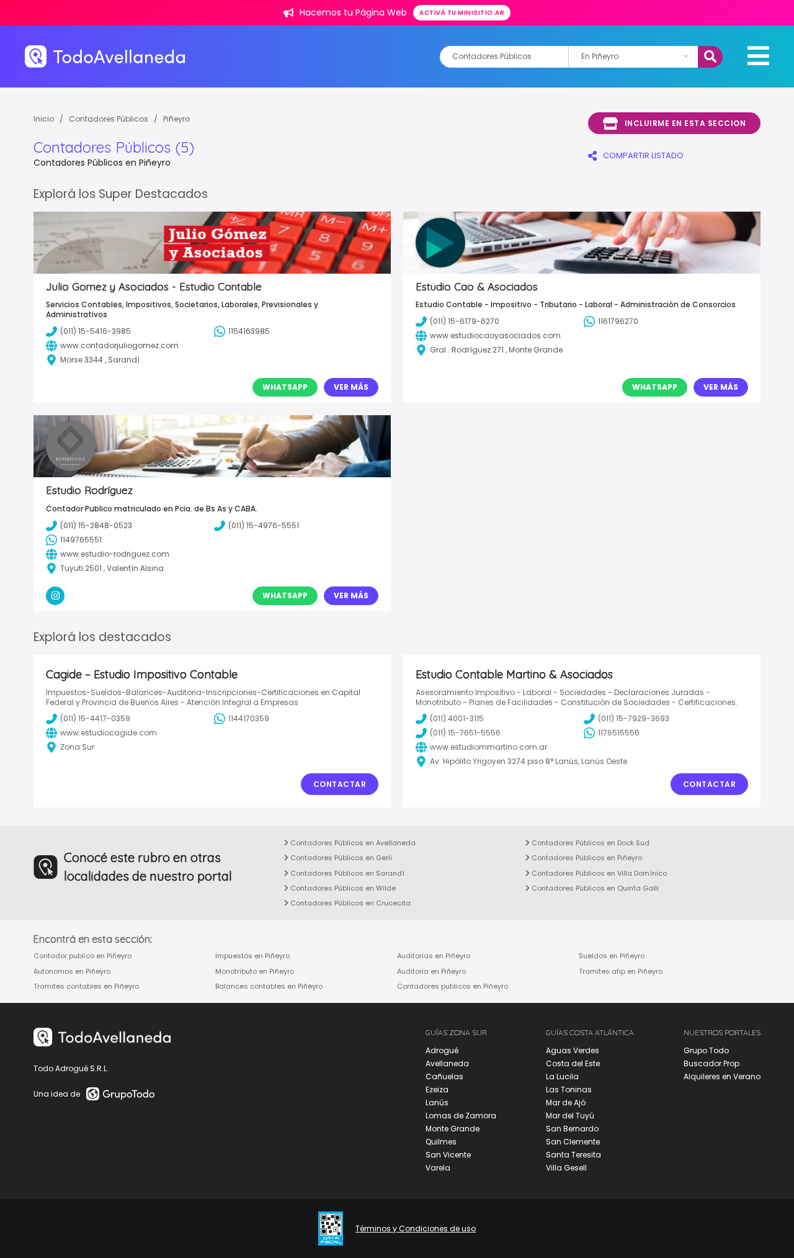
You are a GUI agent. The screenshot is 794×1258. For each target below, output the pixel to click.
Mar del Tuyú (570, 1115)
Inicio (43, 119)
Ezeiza (437, 1089)
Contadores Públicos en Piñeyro (586, 858)
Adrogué (442, 1050)
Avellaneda (447, 1063)
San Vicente (448, 1154)
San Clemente (573, 1141)
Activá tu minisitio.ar (461, 12)
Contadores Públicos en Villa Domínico (598, 873)
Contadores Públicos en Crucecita (349, 903)
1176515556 (619, 732)
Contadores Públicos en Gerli (340, 858)
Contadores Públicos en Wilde (342, 888)
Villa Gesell (566, 1167)
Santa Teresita (573, 1154)
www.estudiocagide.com (108, 732)
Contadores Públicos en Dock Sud (589, 843)
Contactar (340, 784)
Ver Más (351, 387)
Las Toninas (569, 1089)
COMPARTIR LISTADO (643, 155)
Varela (438, 1167)
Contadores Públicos (108, 119)
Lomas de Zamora (461, 1115)
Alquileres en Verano (722, 1076)
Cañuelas (444, 1076)
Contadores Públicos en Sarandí (346, 873)
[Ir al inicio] (105, 56)
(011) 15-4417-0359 (95, 718)
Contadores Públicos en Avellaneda (352, 843)
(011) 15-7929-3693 (633, 718)
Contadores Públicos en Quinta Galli (594, 888)
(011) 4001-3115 (457, 718)
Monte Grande (453, 1128)
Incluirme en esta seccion (685, 123)
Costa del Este (573, 1063)
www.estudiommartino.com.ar (488, 747)
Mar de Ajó (566, 1102)
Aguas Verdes (572, 1050)
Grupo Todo (706, 1050)
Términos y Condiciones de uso (415, 1229)
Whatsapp (285, 387)
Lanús (437, 1102)
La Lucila (562, 1076)
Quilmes (441, 1141)
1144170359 (248, 718)
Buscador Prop (711, 1063)
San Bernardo (572, 1128)
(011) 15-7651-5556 (465, 732)
